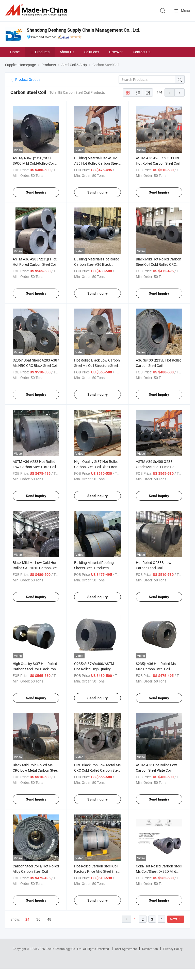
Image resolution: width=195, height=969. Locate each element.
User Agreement (126, 949)
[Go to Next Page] (179, 92)
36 (38, 919)
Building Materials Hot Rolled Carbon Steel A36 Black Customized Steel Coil (96, 264)
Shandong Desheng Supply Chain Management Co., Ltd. (83, 30)
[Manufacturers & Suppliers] (37, 10)
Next (173, 919)
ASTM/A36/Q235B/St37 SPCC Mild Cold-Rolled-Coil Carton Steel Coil (33, 163)
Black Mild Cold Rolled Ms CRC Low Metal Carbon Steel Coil (35, 770)
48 (49, 919)
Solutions (91, 51)
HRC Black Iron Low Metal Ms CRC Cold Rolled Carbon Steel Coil (97, 770)
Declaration (150, 949)
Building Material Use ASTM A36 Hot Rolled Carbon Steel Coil (96, 163)
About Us (67, 51)
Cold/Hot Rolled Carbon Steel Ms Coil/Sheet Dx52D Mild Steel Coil (159, 871)
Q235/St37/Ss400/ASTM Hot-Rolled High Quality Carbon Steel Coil (94, 669)
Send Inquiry (36, 192)
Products (42, 51)
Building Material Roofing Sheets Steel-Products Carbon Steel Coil (94, 568)
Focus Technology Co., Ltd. (64, 949)
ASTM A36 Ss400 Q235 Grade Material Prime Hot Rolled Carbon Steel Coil (156, 466)
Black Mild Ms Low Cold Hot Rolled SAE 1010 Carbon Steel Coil (36, 568)
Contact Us (141, 51)
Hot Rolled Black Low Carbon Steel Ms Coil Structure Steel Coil (97, 365)
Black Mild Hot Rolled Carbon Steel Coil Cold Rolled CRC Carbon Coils (158, 264)
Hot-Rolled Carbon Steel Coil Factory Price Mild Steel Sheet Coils (97, 871)
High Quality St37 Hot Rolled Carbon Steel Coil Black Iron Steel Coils (35, 669)
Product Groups (27, 79)
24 (27, 919)
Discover (116, 51)
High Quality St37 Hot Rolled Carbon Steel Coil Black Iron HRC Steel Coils (96, 466)
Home (15, 51)
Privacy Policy (173, 949)
